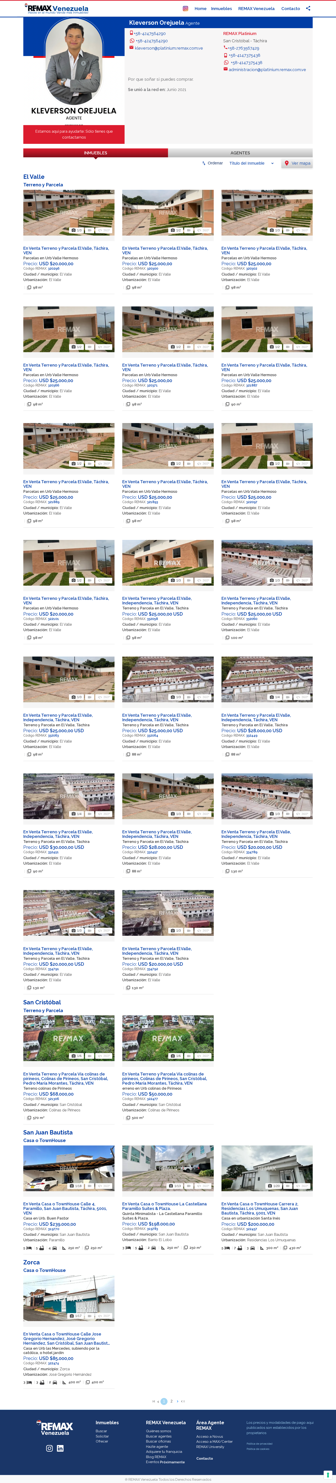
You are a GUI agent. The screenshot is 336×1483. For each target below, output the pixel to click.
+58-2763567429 (243, 48)
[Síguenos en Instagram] (49, 1448)
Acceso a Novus (209, 1437)
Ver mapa (297, 163)
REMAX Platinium (239, 33)
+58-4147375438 (244, 55)
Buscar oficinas (158, 1441)
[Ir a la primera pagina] (154, 1401)
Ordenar (215, 163)
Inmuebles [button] (222, 8)
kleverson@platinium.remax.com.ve (169, 48)
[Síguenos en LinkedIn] (60, 1448)
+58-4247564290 (150, 33)
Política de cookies (258, 1449)
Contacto (290, 8)
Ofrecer (102, 1441)
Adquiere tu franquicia (164, 1452)
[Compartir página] (185, 8)
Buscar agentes (158, 1436)
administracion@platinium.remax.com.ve (267, 69)
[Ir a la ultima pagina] (182, 1401)
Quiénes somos (158, 1431)
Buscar (101, 1431)
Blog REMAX (156, 1457)
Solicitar (102, 1436)
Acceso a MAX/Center (214, 1442)
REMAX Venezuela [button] (257, 8)
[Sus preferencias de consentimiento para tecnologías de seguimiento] (328, 1475)
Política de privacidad (259, 1443)
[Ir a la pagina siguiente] (177, 1401)
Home (201, 8)
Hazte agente (157, 1447)
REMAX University (210, 1447)
